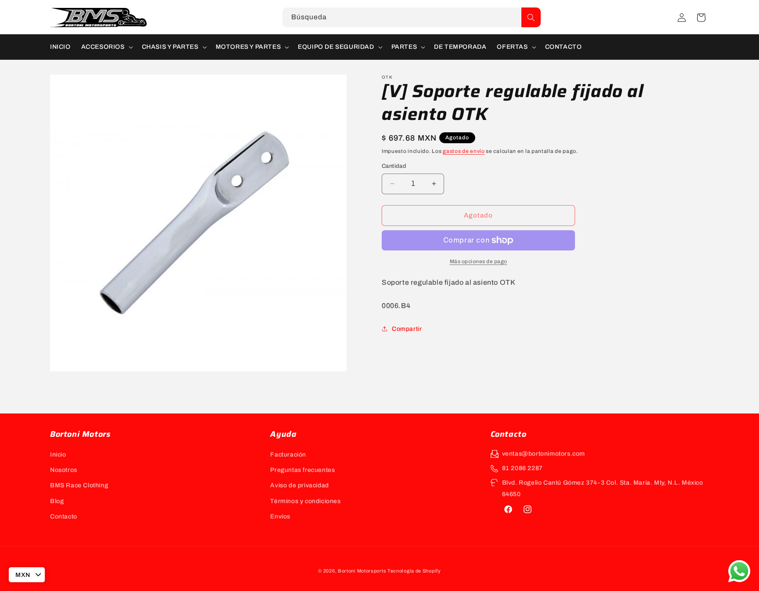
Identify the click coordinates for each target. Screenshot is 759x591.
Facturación (288, 454)
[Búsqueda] (531, 17)
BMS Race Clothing (79, 485)
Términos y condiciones (305, 501)
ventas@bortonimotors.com (543, 453)
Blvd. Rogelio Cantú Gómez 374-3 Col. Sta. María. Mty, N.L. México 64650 (602, 488)
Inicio (58, 454)
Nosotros (63, 470)
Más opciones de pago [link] (478, 261)
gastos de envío (464, 151)
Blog (57, 501)
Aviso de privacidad (299, 485)
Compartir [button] (407, 329)
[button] (701, 17)
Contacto (63, 516)
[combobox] (411, 17)
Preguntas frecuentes (302, 470)
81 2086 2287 (522, 468)
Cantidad (394, 166)
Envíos (280, 516)
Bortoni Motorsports (362, 570)
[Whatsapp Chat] (739, 571)
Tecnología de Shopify (414, 570)
